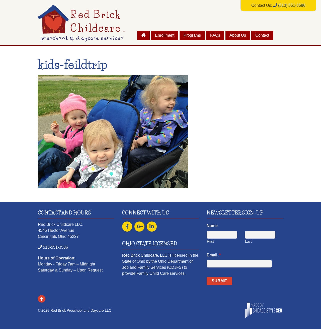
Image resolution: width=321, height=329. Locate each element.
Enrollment (164, 35)
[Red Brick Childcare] (82, 39)
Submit (219, 281)
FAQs (215, 35)
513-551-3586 (55, 247)
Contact (262, 35)
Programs (192, 35)
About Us (237, 35)
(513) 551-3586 (291, 5)
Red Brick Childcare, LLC (145, 255)
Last (248, 241)
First (210, 241)
